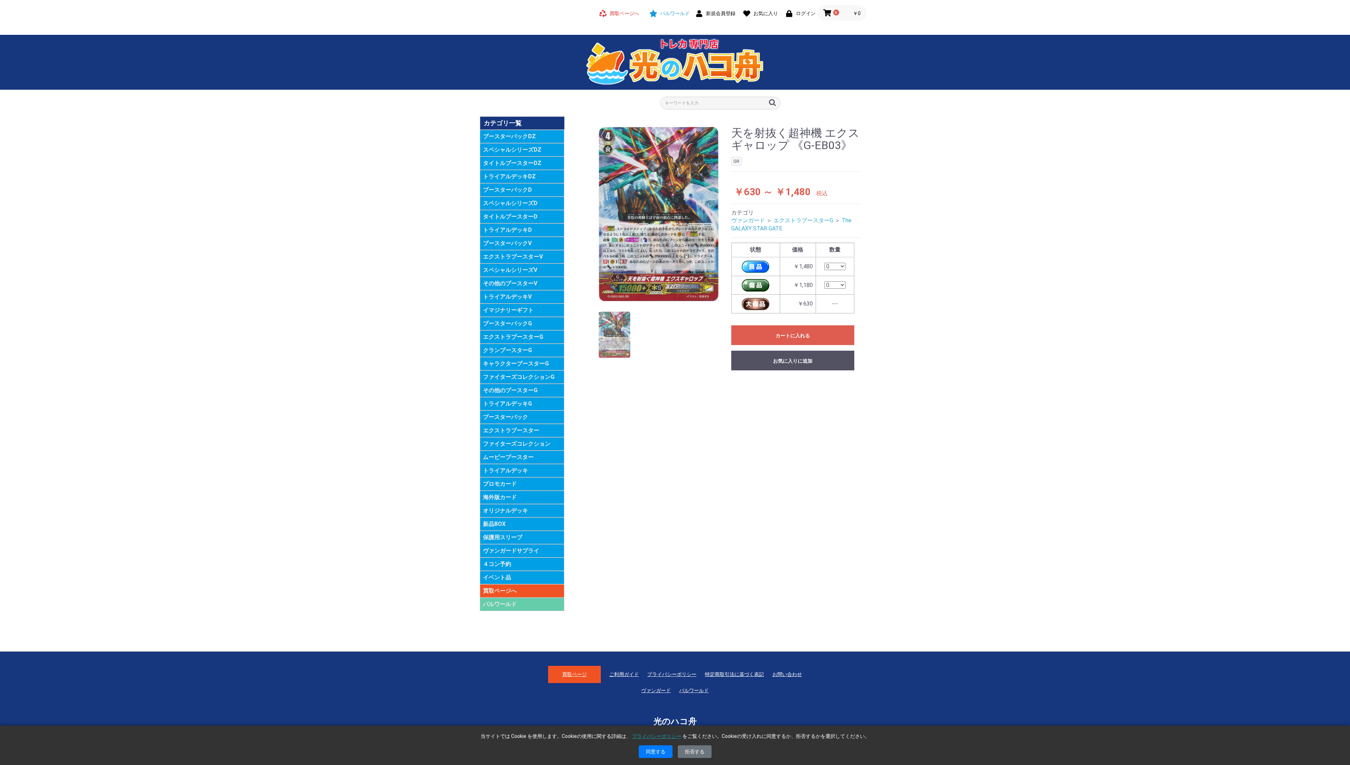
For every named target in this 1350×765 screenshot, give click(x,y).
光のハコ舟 (675, 721)
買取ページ (574, 674)
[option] (659, 214)
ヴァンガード (748, 220)
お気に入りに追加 (792, 361)
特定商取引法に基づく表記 (734, 674)
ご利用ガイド (624, 674)
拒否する (695, 751)
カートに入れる (793, 335)
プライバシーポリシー (671, 674)
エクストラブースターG (803, 220)
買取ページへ (500, 590)
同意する (656, 751)
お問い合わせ (787, 674)
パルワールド (500, 604)
